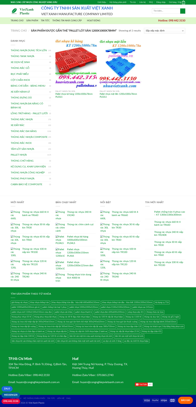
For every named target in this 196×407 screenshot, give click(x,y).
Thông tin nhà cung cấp (67, 20)
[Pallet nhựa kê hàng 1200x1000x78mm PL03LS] (76, 64)
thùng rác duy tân (151, 317)
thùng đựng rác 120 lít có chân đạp (52, 336)
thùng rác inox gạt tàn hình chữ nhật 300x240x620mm (81, 322)
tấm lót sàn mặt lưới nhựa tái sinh (129, 336)
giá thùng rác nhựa (19, 302)
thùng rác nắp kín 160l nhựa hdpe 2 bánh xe (88, 331)
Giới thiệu (102, 2)
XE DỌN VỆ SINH (20, 62)
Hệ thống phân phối (117, 2)
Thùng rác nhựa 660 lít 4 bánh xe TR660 (167, 223)
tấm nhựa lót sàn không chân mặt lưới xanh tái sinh (78, 341)
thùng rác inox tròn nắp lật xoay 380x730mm (95, 326)
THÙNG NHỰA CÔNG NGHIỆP (28, 172)
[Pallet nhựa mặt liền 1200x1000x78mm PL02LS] (120, 64)
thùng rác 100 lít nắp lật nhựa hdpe (108, 317)
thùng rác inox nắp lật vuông (24, 326)
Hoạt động (93, 20)
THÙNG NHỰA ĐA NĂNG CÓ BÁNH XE (27, 105)
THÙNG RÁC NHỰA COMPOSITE (29, 137)
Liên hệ (142, 2)
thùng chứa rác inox (155, 312)
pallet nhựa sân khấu (63, 312)
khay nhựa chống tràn (39, 302)
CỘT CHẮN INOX (20, 80)
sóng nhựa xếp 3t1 (136, 312)
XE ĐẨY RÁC (17, 125)
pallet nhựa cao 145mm (143, 307)
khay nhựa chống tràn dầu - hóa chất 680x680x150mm (75, 302)
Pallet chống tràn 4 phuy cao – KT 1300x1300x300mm (169, 213)
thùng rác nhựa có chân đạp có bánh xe (28, 331)
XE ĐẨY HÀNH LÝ (20, 92)
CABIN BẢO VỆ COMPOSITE (26, 184)
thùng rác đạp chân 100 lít (23, 336)
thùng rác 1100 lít (133, 317)
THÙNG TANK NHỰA (22, 56)
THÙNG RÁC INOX (21, 143)
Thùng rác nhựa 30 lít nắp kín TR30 (168, 243)
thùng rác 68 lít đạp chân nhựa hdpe (74, 317)
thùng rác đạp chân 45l (151, 331)
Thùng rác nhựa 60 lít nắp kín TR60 (168, 253)
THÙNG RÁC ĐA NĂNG (24, 131)
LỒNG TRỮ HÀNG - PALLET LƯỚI (29, 113)
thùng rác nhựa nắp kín (57, 331)
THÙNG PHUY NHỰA (22, 178)
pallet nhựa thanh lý (83, 312)
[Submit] (182, 11)
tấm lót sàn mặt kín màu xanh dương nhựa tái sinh (91, 336)
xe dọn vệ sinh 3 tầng (112, 341)
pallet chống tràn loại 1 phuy (54, 307)
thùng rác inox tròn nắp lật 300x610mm (56, 326)
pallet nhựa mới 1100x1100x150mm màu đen (32, 312)
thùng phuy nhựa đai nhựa (45, 317)
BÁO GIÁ (185, 400)
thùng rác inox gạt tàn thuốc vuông (122, 322)
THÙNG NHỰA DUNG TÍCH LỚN (29, 50)
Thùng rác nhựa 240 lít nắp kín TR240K (168, 233)
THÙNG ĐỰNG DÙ (21, 97)
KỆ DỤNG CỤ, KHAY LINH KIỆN (28, 166)
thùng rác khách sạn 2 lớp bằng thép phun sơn (163, 326)
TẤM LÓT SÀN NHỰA (22, 149)
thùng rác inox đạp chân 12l (129, 326)
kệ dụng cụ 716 (162, 302)
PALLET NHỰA (19, 155)
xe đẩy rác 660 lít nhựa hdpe (136, 341)
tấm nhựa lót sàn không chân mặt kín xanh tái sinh (33, 341)
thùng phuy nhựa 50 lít (21, 317)
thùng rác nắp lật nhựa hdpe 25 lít (124, 331)
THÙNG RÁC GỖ (20, 68)
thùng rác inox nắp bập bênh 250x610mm (158, 322)
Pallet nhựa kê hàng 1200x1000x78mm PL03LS (74, 95)
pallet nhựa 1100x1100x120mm (115, 307)
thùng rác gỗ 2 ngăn (170, 317)
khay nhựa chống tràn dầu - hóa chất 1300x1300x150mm (127, 302)
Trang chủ (17, 20)
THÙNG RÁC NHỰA (22, 119)
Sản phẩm (32, 20)
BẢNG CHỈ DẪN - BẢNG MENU (28, 86)
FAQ (151, 2)
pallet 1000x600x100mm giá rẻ (26, 307)
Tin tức (133, 2)
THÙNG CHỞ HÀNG (22, 161)
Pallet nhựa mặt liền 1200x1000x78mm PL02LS (118, 95)
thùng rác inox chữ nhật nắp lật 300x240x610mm (33, 322)
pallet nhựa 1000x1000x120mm (84, 307)
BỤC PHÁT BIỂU (20, 74)
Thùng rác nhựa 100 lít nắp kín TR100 (168, 263)
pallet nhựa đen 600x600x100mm (110, 312)
